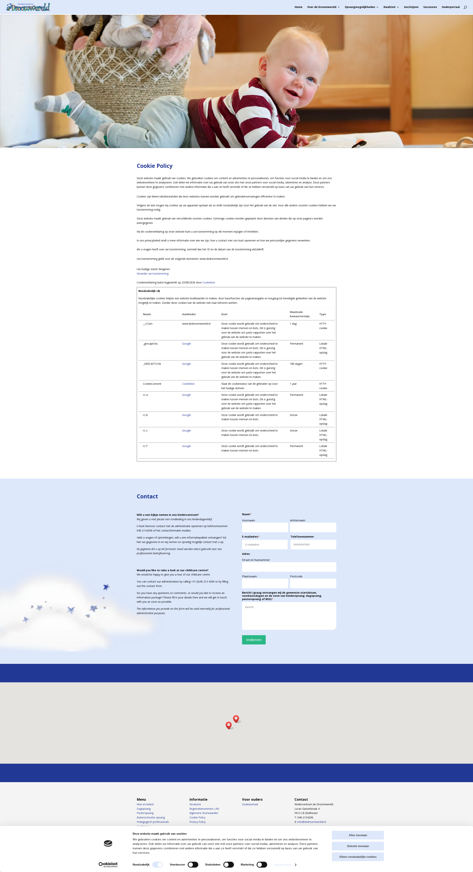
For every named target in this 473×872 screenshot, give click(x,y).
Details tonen (282, 864)
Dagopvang (144, 808)
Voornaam (248, 520)
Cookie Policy (197, 817)
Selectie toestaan (358, 846)
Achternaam (297, 520)
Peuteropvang (145, 813)
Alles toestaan (358, 835)
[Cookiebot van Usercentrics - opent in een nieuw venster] (108, 865)
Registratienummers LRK (204, 808)
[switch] (193, 865)
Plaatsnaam (249, 576)
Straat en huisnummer (256, 560)
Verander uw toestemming (153, 273)
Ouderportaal (451, 7)
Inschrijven (411, 7)
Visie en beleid (145, 804)
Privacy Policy (197, 822)
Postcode (296, 576)
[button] (237, 719)
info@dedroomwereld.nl (311, 822)
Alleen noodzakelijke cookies (358, 856)
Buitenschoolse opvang (151, 817)
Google (186, 343)
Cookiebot (209, 282)
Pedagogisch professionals (153, 822)
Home (298, 7)
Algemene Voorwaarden (203, 813)
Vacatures (430, 7)
